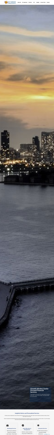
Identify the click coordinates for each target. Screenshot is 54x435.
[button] (19, 2)
